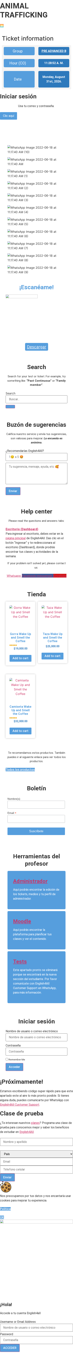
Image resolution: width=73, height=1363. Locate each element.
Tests (20, 961)
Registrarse (54, 1358)
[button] (36, 529)
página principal (16, 538)
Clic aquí (8, 116)
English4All (26, 1132)
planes (35, 1123)
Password (6, 1334)
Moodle (22, 921)
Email (11, 812)
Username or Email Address (18, 1321)
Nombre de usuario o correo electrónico (32, 1031)
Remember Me (16, 1059)
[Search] (10, 406)
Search (10, 393)
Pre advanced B (54, 51)
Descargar (36, 346)
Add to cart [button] (20, 658)
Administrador (30, 881)
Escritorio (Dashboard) (22, 529)
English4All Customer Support (19, 1104)
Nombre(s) (13, 798)
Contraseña (13, 1045)
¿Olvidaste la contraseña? (28, 1358)
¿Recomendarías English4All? (25, 450)
